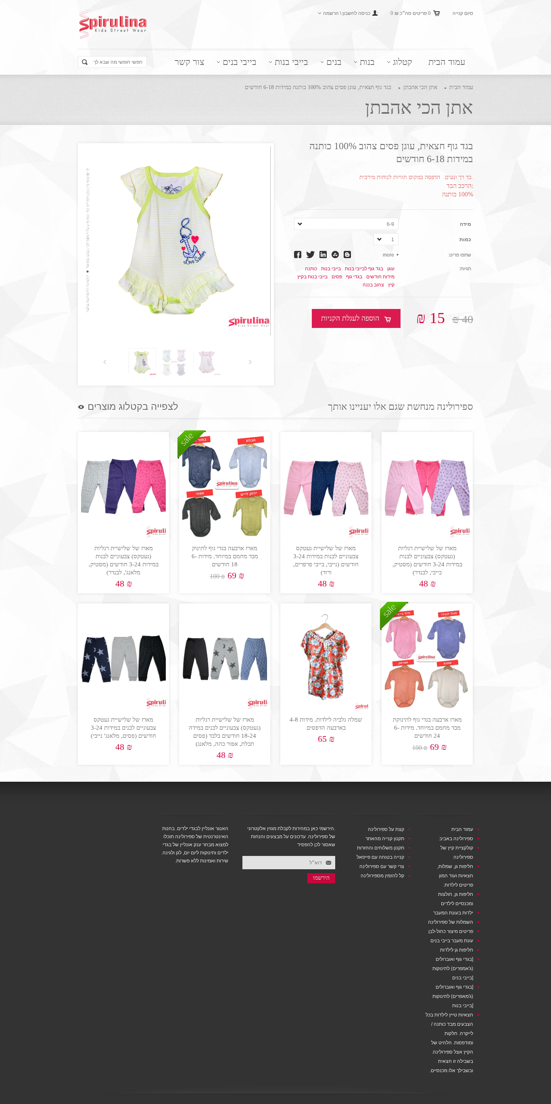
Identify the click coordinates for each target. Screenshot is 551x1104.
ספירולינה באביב (456, 838)
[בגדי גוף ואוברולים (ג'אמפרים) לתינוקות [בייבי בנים (452, 968)
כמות (465, 239)
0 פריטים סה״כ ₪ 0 (410, 13)
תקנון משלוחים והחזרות (380, 848)
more (388, 255)
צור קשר (190, 62)
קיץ (391, 285)
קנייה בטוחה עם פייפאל (380, 857)
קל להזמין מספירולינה (382, 876)
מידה (465, 224)
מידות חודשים (380, 277)
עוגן (390, 268)
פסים (337, 277)
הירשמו (321, 878)
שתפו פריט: (459, 255)
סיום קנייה (463, 13)
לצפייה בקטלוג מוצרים (133, 407)
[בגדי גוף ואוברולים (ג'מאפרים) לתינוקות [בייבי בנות (452, 996)
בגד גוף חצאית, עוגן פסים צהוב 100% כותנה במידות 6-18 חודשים (318, 87)
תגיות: (465, 268)
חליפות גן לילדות (456, 950)
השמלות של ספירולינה (450, 922)
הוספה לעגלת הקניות (350, 318)
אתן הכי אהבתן (420, 87)
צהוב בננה (373, 285)
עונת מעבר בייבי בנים (451, 940)
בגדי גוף (354, 277)
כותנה (311, 268)
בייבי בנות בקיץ (312, 277)
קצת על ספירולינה (386, 829)
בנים (334, 62)
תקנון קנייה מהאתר (384, 838)
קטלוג (402, 62)
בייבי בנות (291, 62)
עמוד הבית (446, 62)
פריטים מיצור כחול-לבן (450, 931)
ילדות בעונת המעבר (453, 913)
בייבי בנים (240, 62)
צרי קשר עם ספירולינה (381, 866)
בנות (367, 62)
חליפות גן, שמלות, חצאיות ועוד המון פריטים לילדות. (455, 876)
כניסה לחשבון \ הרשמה (346, 13)
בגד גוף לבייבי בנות (364, 268)
